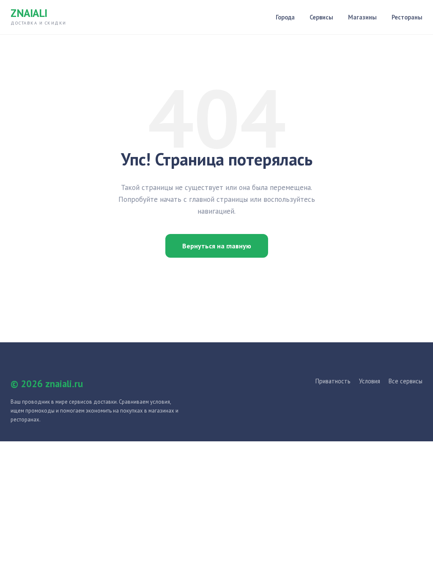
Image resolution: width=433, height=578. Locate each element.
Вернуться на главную (216, 246)
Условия (369, 381)
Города (285, 17)
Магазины (362, 17)
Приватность (333, 381)
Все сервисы (405, 381)
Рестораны (407, 17)
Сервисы (321, 17)
